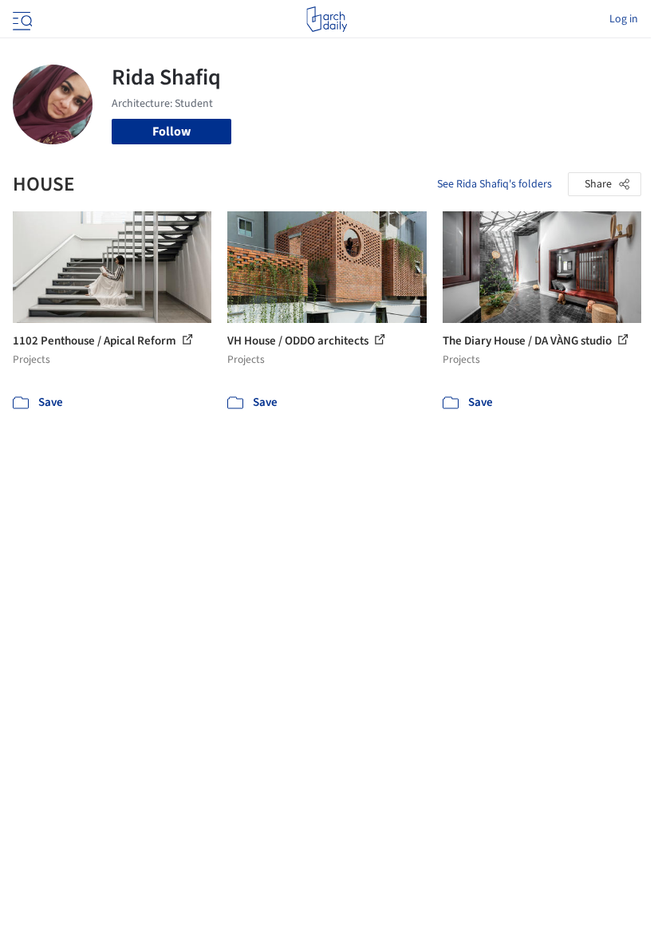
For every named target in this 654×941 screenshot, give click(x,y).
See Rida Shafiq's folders (494, 184)
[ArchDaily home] (326, 19)
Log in (623, 19)
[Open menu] (21, 19)
